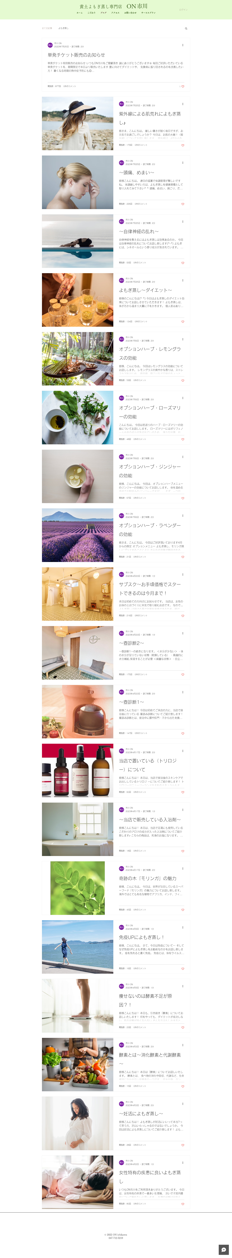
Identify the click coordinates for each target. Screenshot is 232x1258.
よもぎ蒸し (63, 28)
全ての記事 (47, 28)
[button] (186, 28)
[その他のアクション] (184, 45)
